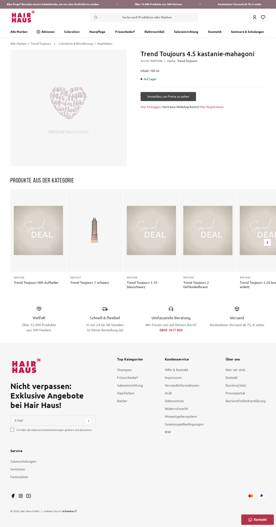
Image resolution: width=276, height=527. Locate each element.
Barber (122, 401)
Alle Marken (18, 31)
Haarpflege (97, 31)
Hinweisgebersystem (181, 416)
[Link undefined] (13, 495)
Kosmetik (215, 31)
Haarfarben (104, 43)
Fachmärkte (19, 477)
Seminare (17, 469)
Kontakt (232, 377)
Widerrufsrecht (176, 409)
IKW (168, 432)
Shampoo (124, 370)
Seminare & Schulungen (247, 31)
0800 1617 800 (171, 330)
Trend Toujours (41, 43)
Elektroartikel (154, 31)
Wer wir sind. (236, 370)
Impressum (173, 377)
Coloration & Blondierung (75, 43)
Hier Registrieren (212, 107)
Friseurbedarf (125, 31)
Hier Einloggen (151, 107)
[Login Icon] (254, 17)
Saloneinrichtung (186, 31)
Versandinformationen (182, 385)
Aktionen (48, 31)
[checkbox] (12, 430)
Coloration (72, 31)
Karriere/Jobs (236, 385)
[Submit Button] (88, 421)
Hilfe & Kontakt (176, 370)
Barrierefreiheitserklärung (246, 401)
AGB (168, 393)
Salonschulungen (23, 461)
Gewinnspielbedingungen (184, 424)
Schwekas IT (69, 511)
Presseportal (235, 393)
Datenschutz (174, 401)
